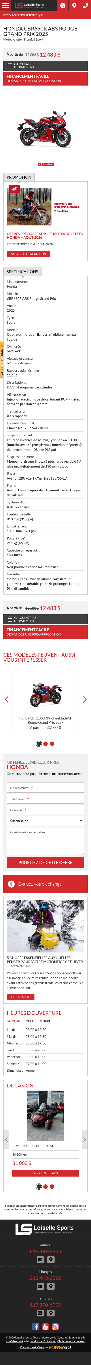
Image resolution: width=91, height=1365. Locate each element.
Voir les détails (45, 1173)
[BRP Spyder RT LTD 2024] (45, 1116)
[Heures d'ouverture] (62, 5)
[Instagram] (55, 1326)
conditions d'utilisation (43, 1341)
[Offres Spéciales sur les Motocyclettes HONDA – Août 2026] (45, 207)
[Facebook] (35, 1326)
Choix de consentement (71, 1341)
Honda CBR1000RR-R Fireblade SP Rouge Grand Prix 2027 (45, 720)
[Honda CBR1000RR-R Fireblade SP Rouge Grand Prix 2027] (45, 690)
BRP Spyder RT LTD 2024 (32, 1146)
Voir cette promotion (28, 254)
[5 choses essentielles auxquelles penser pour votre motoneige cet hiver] (45, 926)
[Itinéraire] (74, 5)
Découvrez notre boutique (23, 15)
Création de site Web (32, 1347)
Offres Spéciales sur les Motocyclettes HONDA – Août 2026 (45, 235)
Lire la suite (20, 997)
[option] (45, 699)
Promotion (19, 177)
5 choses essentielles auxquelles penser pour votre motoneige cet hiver (45, 960)
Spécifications (22, 271)
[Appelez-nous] (85, 5)
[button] (6, 700)
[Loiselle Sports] (34, 5)
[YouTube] (45, 1326)
